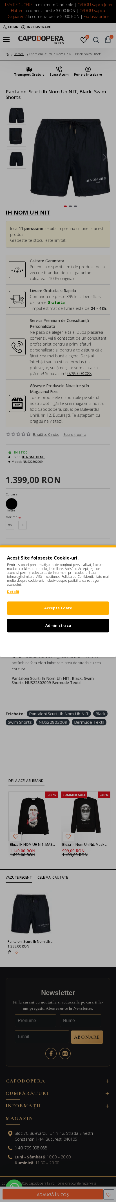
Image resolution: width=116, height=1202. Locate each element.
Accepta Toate (58, 607)
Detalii (13, 591)
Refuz (58, 643)
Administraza (58, 625)
